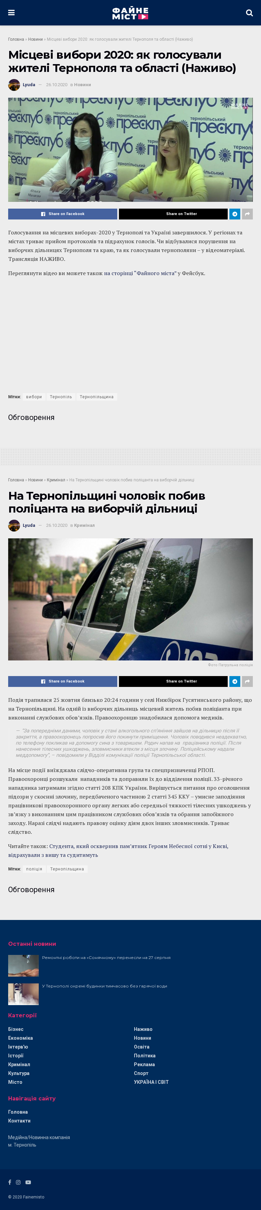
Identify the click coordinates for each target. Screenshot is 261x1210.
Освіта (142, 1047)
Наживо (143, 1029)
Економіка (20, 1038)
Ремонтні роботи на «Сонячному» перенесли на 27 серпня (106, 957)
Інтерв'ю (18, 1047)
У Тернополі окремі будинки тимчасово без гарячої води (104, 985)
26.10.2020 (56, 84)
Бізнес (15, 1029)
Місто (15, 1082)
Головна (16, 39)
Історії (15, 1055)
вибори (34, 397)
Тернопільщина (97, 397)
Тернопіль (61, 397)
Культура (19, 1073)
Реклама (144, 1064)
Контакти (19, 1120)
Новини (35, 39)
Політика (145, 1055)
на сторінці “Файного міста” (140, 273)
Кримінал (56, 480)
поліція (34, 869)
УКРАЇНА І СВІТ (151, 1082)
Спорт (141, 1073)
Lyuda (29, 84)
